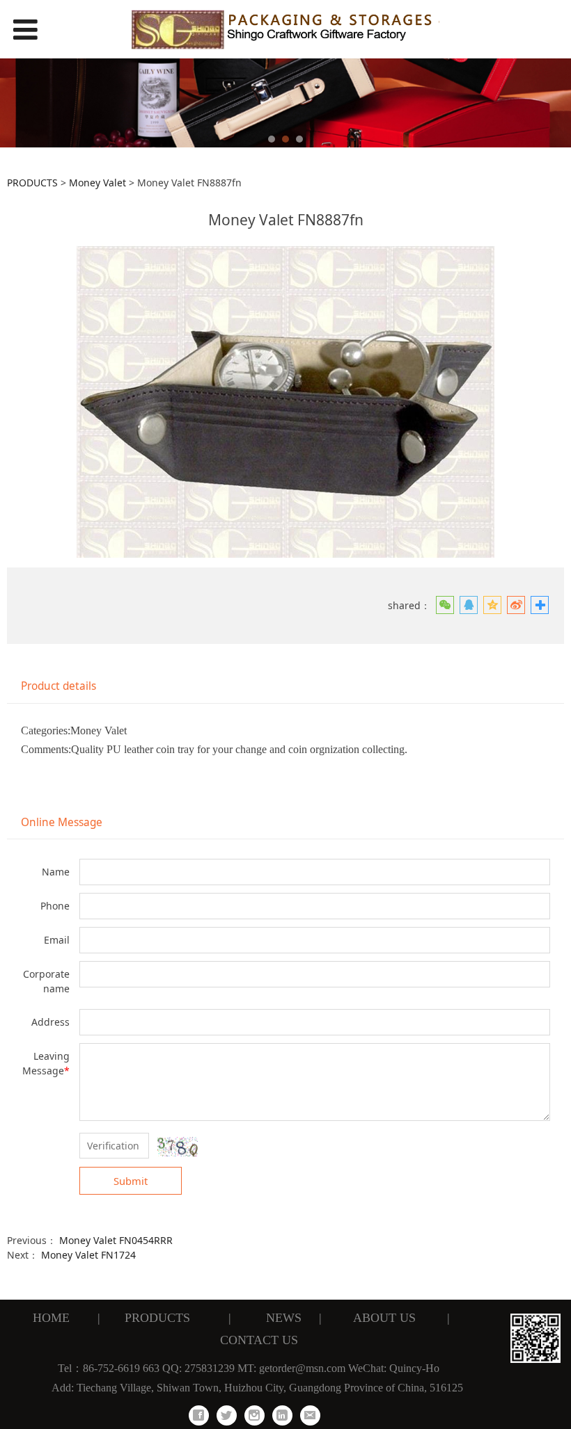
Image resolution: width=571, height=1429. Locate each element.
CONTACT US (257, 1340)
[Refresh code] (177, 1146)
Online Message (61, 822)
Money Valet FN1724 (88, 1254)
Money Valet (97, 182)
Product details (58, 686)
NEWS (280, 1318)
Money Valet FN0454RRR (116, 1240)
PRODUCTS (32, 182)
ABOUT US (383, 1318)
